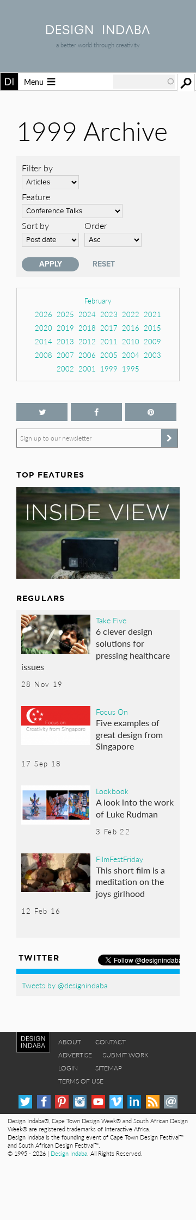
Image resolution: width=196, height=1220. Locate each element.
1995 (130, 368)
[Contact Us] (170, 1101)
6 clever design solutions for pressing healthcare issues (95, 649)
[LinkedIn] (134, 1101)
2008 (43, 355)
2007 (65, 355)
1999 (109, 368)
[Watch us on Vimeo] (116, 1101)
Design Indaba (69, 1153)
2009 (152, 341)
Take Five (111, 620)
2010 (130, 341)
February (98, 300)
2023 (109, 314)
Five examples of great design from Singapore (129, 734)
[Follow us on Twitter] (42, 412)
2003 (152, 355)
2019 (65, 328)
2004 (130, 355)
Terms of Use (80, 1081)
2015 (152, 328)
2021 (152, 314)
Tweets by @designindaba (65, 985)
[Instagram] (80, 1101)
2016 (130, 328)
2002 (65, 368)
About (69, 1041)
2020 (43, 328)
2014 (43, 341)
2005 (109, 355)
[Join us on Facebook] (96, 412)
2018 (87, 328)
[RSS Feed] (153, 1101)
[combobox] (144, 82)
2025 (65, 314)
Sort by (35, 225)
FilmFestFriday (119, 858)
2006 (87, 355)
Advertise (75, 1055)
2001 (87, 368)
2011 (109, 341)
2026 (43, 314)
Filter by (37, 168)
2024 (87, 314)
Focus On (112, 711)
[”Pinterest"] (150, 412)
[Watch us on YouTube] (98, 1101)
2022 (130, 314)
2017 (109, 328)
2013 (65, 341)
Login (68, 1068)
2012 (87, 341)
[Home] (98, 30)
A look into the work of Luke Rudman (135, 808)
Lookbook (112, 790)
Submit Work (126, 1055)
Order (95, 225)
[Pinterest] (62, 1101)
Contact (110, 1041)
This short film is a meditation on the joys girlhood (130, 882)
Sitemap (108, 1068)
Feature (36, 196)
